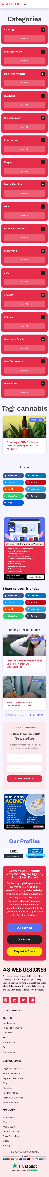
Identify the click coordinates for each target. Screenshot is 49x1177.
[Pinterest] (32, 1000)
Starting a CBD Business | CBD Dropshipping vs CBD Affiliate (23, 445)
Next (40, 714)
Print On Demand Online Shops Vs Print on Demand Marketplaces (24, 663)
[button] (44, 4)
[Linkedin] (14, 1000)
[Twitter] (23, 1000)
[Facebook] (6, 1000)
